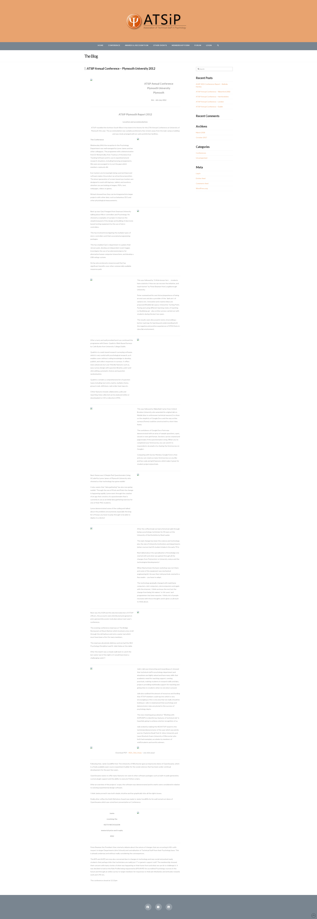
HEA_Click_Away (135, 753)
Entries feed (200, 178)
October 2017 (201, 137)
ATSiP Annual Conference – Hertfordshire (212, 97)
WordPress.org (202, 188)
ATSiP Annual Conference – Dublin (209, 107)
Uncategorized (201, 158)
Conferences (201, 153)
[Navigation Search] (218, 46)
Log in (198, 173)
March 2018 (200, 132)
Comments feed (202, 183)
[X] (158, 907)
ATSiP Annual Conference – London (210, 102)
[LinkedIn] (169, 907)
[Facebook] (148, 907)
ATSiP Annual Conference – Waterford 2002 (213, 92)
